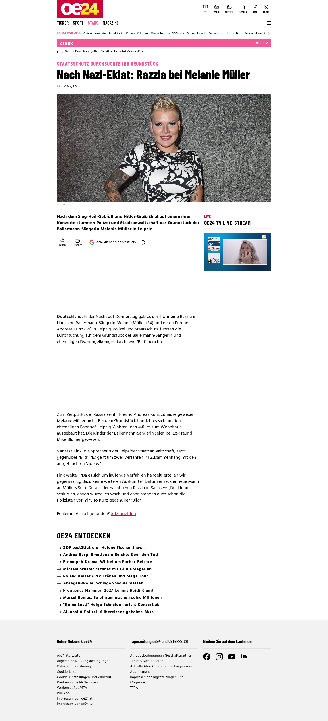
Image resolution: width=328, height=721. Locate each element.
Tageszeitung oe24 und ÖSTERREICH (159, 641)
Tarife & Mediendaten (146, 661)
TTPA (134, 688)
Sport (78, 22)
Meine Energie (160, 34)
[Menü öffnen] (268, 23)
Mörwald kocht (255, 34)
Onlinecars (216, 34)
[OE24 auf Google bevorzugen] (142, 242)
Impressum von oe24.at (75, 699)
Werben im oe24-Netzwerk (77, 682)
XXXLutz (178, 34)
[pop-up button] (256, 263)
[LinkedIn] (244, 656)
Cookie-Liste (66, 672)
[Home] (58, 51)
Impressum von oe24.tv (75, 704)
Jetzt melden (123, 514)
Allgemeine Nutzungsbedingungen (83, 661)
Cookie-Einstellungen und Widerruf (84, 677)
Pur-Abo (63, 693)
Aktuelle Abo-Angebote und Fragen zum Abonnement (161, 669)
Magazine (111, 22)
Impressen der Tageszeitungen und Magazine (157, 679)
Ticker (63, 22)
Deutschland (82, 51)
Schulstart (115, 34)
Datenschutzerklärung (74, 666)
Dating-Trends (196, 34)
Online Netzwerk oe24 (74, 641)
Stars (93, 22)
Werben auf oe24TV (72, 688)
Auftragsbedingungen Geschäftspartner (160, 656)
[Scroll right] (269, 34)
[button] (211, 263)
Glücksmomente (94, 34)
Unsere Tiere (234, 34)
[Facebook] (206, 656)
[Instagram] (219, 656)
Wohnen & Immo (136, 34)
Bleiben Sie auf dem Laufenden (228, 641)
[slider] (226, 263)
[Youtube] (231, 656)
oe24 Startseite (68, 656)
